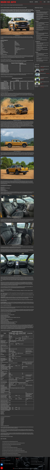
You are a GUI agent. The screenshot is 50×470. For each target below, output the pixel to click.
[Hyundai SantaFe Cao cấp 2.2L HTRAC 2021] (37, 78)
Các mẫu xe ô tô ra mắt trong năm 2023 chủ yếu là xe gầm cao (10, 453)
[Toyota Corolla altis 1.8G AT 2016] (37, 67)
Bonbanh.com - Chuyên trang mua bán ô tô (31, 468)
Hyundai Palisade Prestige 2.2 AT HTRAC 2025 (44, 70)
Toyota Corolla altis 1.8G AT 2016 (44, 66)
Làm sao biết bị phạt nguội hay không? (42, 39)
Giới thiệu (17, 461)
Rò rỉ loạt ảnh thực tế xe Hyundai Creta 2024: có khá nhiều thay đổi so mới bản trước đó (13, 450)
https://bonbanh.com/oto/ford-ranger (7, 436)
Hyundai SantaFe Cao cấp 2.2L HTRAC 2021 (44, 78)
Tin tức (16, 463)
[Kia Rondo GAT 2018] (37, 74)
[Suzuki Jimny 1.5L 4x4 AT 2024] (37, 86)
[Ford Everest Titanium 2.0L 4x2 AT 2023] (37, 83)
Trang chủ (17, 460)
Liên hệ (17, 466)
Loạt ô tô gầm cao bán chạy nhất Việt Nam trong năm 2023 (9, 447)
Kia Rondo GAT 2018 (43, 73)
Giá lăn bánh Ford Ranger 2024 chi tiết (8, 90)
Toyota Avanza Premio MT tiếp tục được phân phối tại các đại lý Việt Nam (11, 444)
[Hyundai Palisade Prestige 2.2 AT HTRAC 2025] (37, 70)
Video (16, 464)
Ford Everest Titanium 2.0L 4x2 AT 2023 (44, 82)
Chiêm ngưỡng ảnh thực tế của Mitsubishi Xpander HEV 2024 (10, 441)
